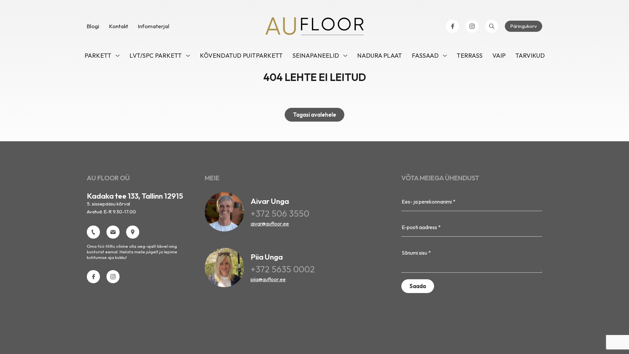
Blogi (93, 26)
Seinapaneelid (316, 55)
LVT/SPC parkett (155, 55)
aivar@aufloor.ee (270, 223)
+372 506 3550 (280, 213)
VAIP (498, 55)
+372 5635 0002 (283, 269)
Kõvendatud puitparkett (241, 55)
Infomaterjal (153, 26)
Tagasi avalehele (314, 114)
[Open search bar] (491, 26)
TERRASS (470, 55)
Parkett (98, 55)
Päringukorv (523, 26)
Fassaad (425, 55)
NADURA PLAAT (379, 55)
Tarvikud (530, 55)
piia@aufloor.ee (268, 279)
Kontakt (118, 26)
